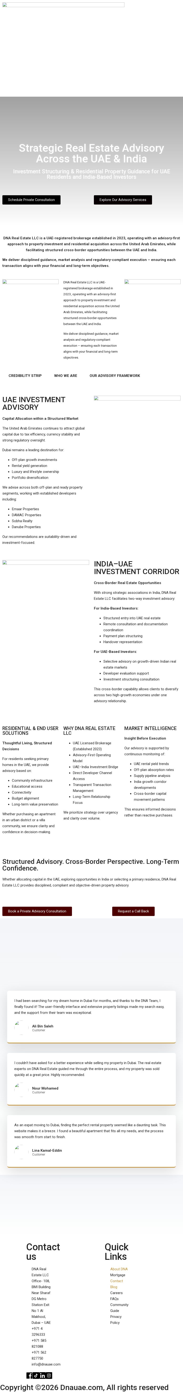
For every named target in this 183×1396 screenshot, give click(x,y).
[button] (177, 63)
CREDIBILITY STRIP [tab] (25, 376)
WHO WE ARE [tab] (65, 376)
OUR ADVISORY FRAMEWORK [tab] (115, 376)
